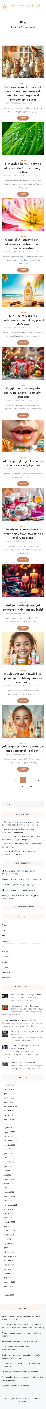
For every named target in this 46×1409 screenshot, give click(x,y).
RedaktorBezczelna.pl (26, 1399)
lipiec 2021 (8, 1218)
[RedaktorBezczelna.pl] (21, 6)
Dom (4, 930)
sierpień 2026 (9, 1085)
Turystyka (6, 956)
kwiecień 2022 (9, 1179)
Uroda (23, 161)
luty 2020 (7, 1290)
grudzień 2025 (9, 1093)
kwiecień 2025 (9, 1098)
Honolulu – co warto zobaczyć (23, 1062)
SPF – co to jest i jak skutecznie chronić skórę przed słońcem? (23, 320)
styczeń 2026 (9, 1089)
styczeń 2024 (9, 1128)
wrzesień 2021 (9, 1209)
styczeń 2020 (9, 1295)
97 (23, 786)
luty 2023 (7, 1158)
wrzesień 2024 (9, 1110)
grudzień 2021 (9, 1196)
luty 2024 (7, 1123)
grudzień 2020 (9, 1248)
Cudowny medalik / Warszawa (14, 1020)
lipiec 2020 (8, 1269)
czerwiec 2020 (9, 1273)
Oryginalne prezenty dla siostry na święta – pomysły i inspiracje (23, 393)
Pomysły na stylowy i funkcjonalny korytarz (19, 884)
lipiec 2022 (8, 1166)
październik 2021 (10, 1205)
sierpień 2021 (9, 1213)
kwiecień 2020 (9, 1282)
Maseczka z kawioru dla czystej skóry (26, 994)
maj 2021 (7, 1226)
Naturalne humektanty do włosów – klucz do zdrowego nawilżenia (23, 168)
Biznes (4, 925)
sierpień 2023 (9, 1149)
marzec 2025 (9, 1102)
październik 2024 (10, 1106)
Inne (23, 385)
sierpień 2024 (9, 1115)
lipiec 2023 (8, 1153)
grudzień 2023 (9, 1132)
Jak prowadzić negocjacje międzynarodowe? (19, 1341)
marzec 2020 (9, 1286)
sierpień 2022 (9, 1162)
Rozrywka (6, 951)
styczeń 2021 (9, 1243)
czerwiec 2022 (9, 1170)
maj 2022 (7, 1175)
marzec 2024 (9, 1119)
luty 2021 (7, 1239)
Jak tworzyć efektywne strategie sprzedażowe (20, 1371)
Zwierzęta (23, 84)
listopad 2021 (9, 1200)
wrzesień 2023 (9, 1145)
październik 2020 (10, 1256)
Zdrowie (5, 967)
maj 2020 (7, 1277)
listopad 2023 (9, 1136)
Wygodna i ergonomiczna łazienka (15, 1385)
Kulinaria (5, 941)
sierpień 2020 (9, 1265)
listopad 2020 (9, 1252)
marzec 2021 (9, 1235)
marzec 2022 (9, 1183)
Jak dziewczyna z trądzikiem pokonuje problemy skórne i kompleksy (23, 678)
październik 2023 (10, 1140)
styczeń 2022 (9, 1192)
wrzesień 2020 (9, 1260)
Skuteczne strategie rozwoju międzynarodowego (21, 879)
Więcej (23, 118)
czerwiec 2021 (9, 1222)
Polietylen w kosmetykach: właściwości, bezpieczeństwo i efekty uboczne (23, 533)
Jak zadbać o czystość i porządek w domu (18, 890)
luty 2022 (7, 1188)
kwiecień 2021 (9, 1230)
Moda (4, 946)
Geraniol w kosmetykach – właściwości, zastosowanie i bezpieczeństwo (23, 244)
